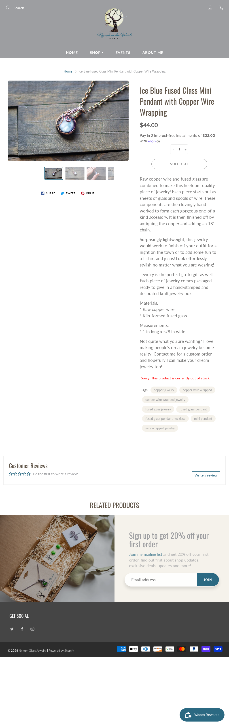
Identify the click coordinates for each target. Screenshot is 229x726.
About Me (152, 52)
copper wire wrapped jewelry (165, 399)
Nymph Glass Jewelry (33, 650)
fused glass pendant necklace (165, 418)
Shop (96, 52)
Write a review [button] (206, 475)
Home (72, 52)
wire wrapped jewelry (160, 428)
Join (208, 580)
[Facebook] (22, 629)
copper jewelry (164, 390)
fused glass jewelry (158, 409)
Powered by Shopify (61, 650)
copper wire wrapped (197, 390)
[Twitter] (12, 629)
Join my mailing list (145, 554)
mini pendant (203, 418)
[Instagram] (32, 629)
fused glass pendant (193, 409)
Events (123, 52)
